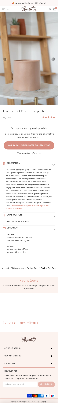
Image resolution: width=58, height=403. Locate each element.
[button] (8, 9)
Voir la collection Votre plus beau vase (29, 145)
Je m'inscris (46, 384)
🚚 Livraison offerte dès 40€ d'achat (29, 3)
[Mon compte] (50, 9)
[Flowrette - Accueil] (29, 9)
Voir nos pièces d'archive (29, 153)
